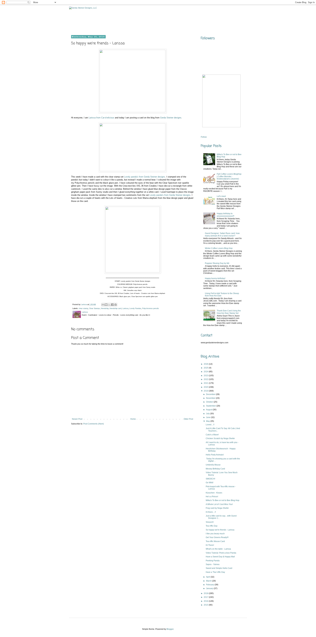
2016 (206, 601)
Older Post (188, 419)
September (211, 406)
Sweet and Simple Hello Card (219, 568)
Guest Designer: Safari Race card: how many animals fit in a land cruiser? (222, 234)
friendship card (115, 308)
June (208, 417)
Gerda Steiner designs (170, 117)
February (210, 584)
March (209, 581)
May (208, 421)
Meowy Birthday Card (215, 469)
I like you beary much (215, 533)
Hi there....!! (211, 512)
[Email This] (103, 304)
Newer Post (77, 419)
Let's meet (221, 196)
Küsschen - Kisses (214, 493)
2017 (206, 597)
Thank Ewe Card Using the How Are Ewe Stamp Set (229, 312)
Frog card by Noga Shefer (217, 508)
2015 (206, 605)
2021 (206, 383)
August (209, 409)
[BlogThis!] (106, 304)
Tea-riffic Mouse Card (215, 541)
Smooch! (210, 522)
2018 (206, 593)
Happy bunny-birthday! (215, 278)
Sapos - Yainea (212, 564)
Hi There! (210, 545)
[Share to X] (109, 304)
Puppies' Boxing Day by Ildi (217, 263)
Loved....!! (210, 424)
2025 (206, 368)
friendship (105, 308)
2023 (206, 375)
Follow (204, 137)
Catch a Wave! (212, 435)
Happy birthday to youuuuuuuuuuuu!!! (225, 214)
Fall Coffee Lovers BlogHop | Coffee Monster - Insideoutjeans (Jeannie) (229, 176)
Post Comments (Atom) (93, 424)
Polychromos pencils (150, 308)
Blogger (170, 629)
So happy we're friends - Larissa (220, 530)
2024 (206, 371)
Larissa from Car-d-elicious (101, 117)
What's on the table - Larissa (218, 549)
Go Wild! (209, 482)
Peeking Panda (213, 560)
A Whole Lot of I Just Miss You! (219, 504)
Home (133, 419)
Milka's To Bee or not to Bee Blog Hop (222, 500)
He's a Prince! (212, 496)
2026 (206, 364)
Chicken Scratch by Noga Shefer (220, 438)
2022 (206, 379)
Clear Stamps (94, 308)
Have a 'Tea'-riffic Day (215, 572)
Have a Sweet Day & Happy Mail (220, 557)
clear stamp (83, 308)
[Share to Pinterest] (115, 304)
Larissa (125, 308)
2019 (206, 391)
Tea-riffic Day (211, 526)
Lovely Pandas (135, 308)
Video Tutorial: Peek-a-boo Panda (221, 553)
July (208, 413)
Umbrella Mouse (213, 465)
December (211, 394)
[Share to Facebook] (112, 304)
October (210, 402)
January (210, 588)
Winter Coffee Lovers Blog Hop (219, 248)
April (208, 577)
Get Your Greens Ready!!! (217, 537)
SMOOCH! (210, 479)
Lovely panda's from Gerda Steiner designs (144, 177)
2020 (206, 387)
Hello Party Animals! (215, 455)
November (211, 398)
